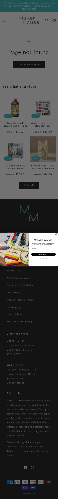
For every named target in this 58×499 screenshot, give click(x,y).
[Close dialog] (56, 234)
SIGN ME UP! (43, 254)
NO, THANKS (43, 258)
